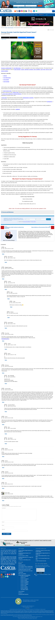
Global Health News (21, 565)
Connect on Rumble (24, 586)
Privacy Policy (33, 7)
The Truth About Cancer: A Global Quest (25, 566)
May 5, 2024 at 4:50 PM (13, 293)
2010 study (4, 97)
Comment (4, 508)
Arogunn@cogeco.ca (5, 338)
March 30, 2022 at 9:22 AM (12, 406)
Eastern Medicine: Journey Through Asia (25, 567)
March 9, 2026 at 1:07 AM (11, 323)
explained (18, 109)
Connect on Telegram (24, 584)
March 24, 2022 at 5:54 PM (9, 366)
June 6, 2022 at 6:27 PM (11, 282)
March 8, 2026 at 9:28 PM (17, 302)
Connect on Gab (23, 585)
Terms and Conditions (27, 7)
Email (3, 525)
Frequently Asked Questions (23, 594)
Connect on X (23, 577)
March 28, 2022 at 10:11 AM (12, 354)
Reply (3, 254)
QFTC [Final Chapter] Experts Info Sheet (25, 570)
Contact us (20, 592)
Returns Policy (35, 618)
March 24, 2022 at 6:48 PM (9, 389)
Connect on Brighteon (24, 582)
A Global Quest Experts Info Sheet (24, 569)
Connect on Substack (24, 576)
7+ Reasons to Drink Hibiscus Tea (24, 559)
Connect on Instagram (25, 581)
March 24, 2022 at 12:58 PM (9, 334)
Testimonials (20, 572)
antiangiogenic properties (28, 97)
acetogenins (49, 101)
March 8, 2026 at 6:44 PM (14, 313)
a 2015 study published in (11, 93)
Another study (16, 92)
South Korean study (7, 91)
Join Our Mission (21, 591)
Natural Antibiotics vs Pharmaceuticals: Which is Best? (41, 227)
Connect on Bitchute (24, 588)
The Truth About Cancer (6, 11)
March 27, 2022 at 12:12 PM (12, 439)
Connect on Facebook (24, 578)
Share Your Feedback (22, 573)
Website (3, 529)
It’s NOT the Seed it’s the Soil (41, 560)
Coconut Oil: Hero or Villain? (23, 555)
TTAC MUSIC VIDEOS (24, 589)
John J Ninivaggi (11, 375)
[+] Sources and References (7, 212)
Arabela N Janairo (8, 267)
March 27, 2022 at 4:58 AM (12, 428)
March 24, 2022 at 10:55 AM (9, 268)
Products (20, 563)
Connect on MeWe (24, 580)
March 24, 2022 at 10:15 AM (9, 248)
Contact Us (19, 618)
